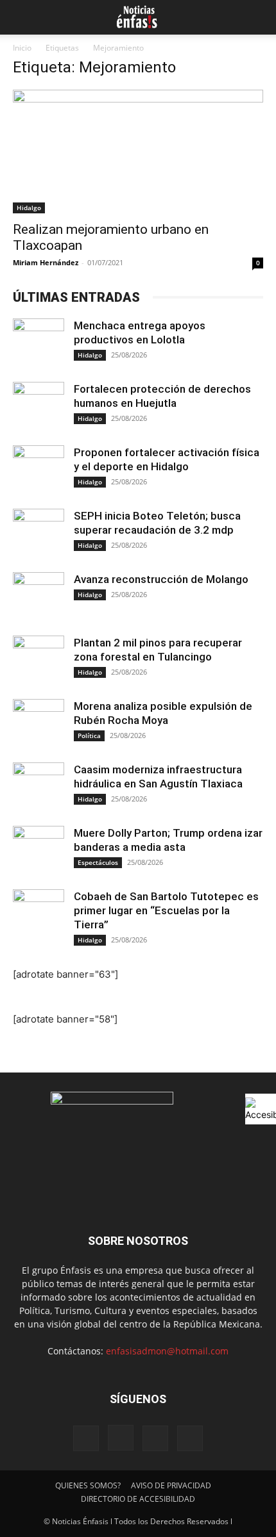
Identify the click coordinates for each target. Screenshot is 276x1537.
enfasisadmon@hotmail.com (167, 1351)
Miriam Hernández (45, 262)
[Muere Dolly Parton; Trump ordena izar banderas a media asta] (38, 851)
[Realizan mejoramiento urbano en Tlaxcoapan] (138, 151)
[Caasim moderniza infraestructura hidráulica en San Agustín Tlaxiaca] (38, 788)
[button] (20, 17)
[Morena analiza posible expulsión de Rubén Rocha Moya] (38, 724)
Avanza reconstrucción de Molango (161, 579)
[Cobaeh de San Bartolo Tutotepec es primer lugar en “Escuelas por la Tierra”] (38, 915)
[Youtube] (190, 1438)
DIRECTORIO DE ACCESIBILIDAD (138, 1498)
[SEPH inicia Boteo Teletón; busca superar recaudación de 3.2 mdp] (38, 534)
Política (89, 735)
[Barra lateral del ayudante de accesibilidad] (260, 1109)
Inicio (22, 47)
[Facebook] (86, 1438)
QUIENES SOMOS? (88, 1485)
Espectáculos (98, 862)
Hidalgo (29, 207)
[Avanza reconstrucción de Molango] (38, 597)
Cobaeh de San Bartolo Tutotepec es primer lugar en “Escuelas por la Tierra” (166, 910)
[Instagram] (121, 1438)
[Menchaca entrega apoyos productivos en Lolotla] (38, 344)
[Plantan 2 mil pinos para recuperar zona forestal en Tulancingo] (38, 661)
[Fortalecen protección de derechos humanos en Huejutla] (38, 407)
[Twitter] (155, 1438)
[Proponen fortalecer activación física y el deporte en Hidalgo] (38, 471)
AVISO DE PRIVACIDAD (171, 1485)
